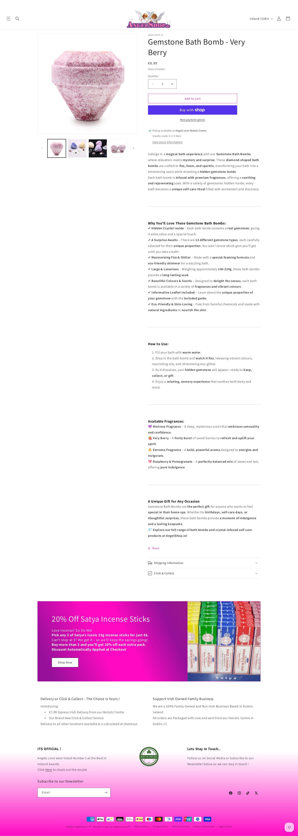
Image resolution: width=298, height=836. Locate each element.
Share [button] (156, 548)
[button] (8, 18)
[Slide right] (133, 148)
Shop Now (65, 662)
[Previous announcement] (7, 4)
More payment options (192, 119)
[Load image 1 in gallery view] (56, 148)
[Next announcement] (290, 4)
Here (48, 770)
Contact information (204, 826)
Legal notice (225, 826)
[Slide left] (42, 148)
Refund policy (141, 826)
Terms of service (180, 826)
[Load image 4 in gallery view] (118, 148)
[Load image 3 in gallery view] (98, 148)
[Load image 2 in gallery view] (77, 148)
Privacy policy (160, 826)
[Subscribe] (105, 792)
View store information (167, 142)
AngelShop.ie (81, 826)
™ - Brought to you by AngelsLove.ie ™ (109, 826)
